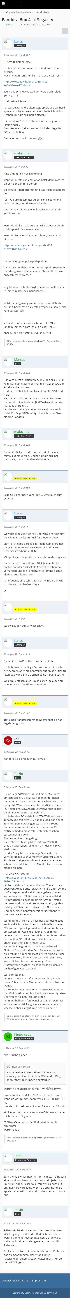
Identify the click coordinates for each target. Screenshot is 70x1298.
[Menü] (65, 4)
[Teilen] (65, 31)
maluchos (37, 340)
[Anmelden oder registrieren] (56, 4)
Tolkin (36, 1015)
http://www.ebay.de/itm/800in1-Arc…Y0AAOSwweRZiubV (26, 83)
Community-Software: (35, 1292)
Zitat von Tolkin (21, 1066)
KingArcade (38, 1137)
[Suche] (47, 4)
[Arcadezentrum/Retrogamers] (11, 4)
